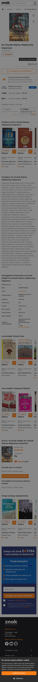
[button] (19, 678)
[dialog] (19, 669)
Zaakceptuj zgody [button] (19, 673)
